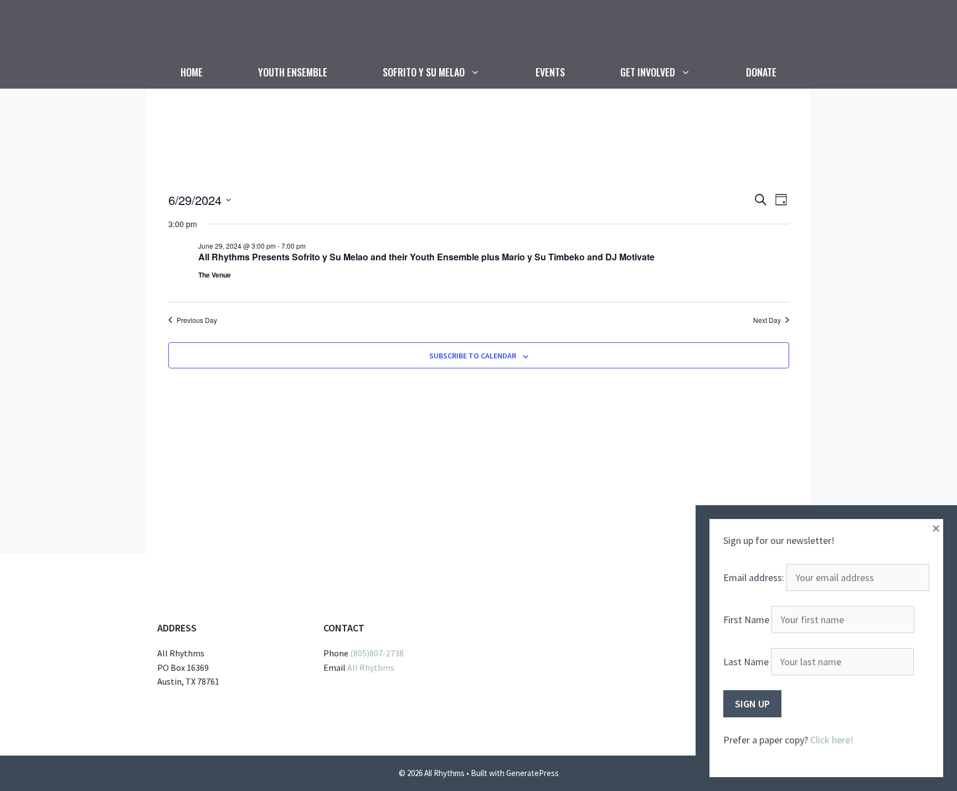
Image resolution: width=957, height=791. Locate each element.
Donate (761, 72)
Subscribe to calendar (472, 356)
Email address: (754, 577)
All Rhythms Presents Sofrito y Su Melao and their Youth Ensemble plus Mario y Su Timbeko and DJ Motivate (426, 256)
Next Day (767, 320)
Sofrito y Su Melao (424, 72)
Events (550, 72)
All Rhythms (370, 667)
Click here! (831, 739)
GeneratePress (532, 773)
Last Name (746, 661)
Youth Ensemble (292, 72)
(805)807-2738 (377, 653)
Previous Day (197, 320)
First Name (746, 619)
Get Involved (647, 72)
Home (192, 72)
